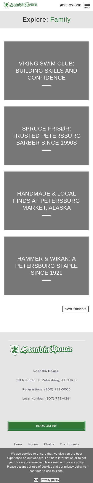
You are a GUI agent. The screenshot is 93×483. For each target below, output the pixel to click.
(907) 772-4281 (58, 398)
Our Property (69, 444)
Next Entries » (75, 309)
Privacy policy (50, 479)
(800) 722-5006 (71, 5)
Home (18, 444)
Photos (49, 444)
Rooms (33, 444)
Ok (36, 479)
